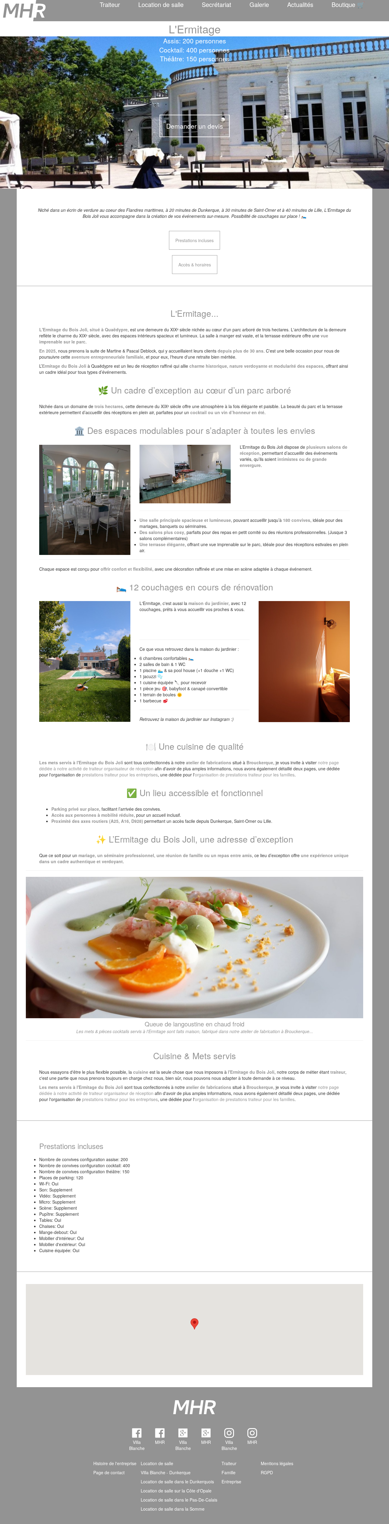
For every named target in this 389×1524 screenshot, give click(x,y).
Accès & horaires (194, 265)
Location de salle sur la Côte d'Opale (176, 1491)
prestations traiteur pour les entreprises (120, 775)
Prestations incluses (194, 240)
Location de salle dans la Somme (173, 1509)
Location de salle (161, 4)
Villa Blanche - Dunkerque (166, 1472)
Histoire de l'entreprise (114, 1463)
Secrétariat (216, 4)
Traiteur (110, 4)
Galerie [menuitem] (259, 4)
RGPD (267, 1472)
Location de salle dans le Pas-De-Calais (179, 1500)
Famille (229, 1472)
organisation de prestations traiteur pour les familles (244, 775)
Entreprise (231, 1481)
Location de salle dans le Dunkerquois (177, 1481)
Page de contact (109, 1472)
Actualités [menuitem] (300, 4)
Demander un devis (194, 125)
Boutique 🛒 (348, 4)
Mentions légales (277, 1463)
